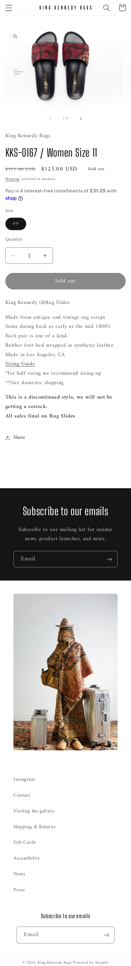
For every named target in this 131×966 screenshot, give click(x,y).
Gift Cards (24, 842)
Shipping (12, 179)
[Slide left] (50, 118)
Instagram (24, 779)
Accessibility (26, 858)
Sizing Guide (20, 364)
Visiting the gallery (34, 811)
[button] (8, 7)
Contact (21, 795)
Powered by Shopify (90, 962)
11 (19, 224)
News (19, 874)
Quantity (14, 239)
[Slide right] (80, 118)
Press (19, 889)
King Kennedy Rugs (55, 962)
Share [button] (19, 437)
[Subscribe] (109, 559)
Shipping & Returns (34, 826)
